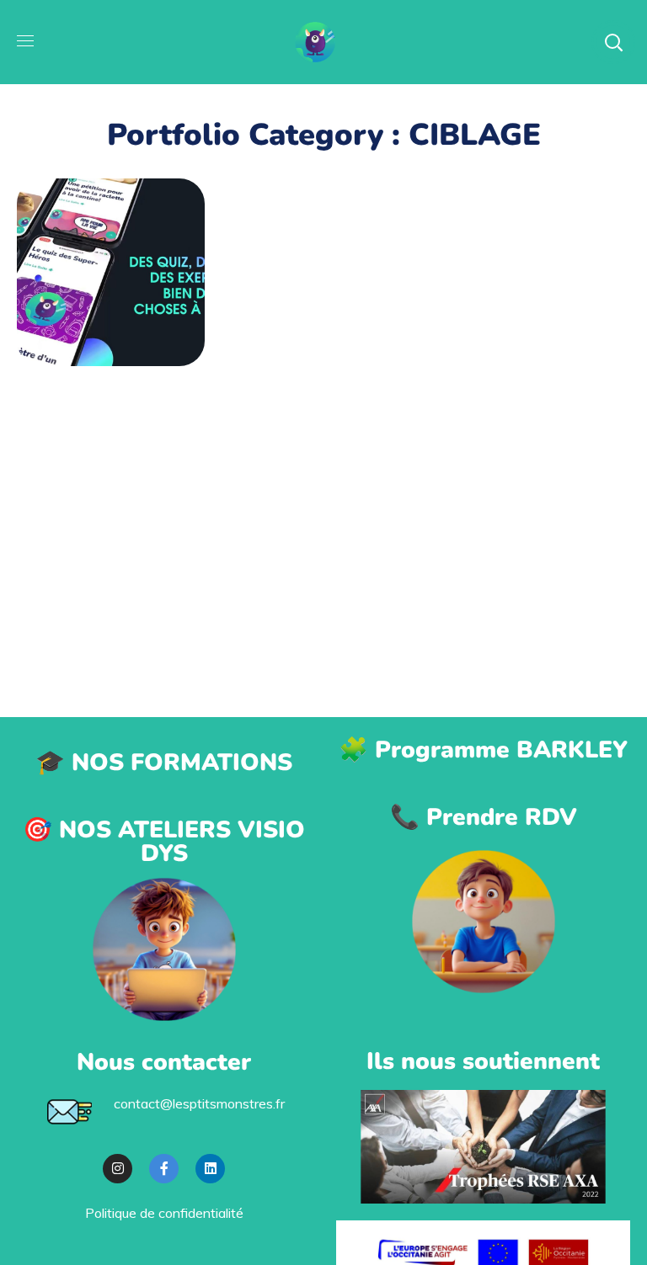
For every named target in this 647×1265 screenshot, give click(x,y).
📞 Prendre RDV (483, 817)
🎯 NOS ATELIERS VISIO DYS (164, 841)
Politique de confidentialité (164, 1212)
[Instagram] (117, 1168)
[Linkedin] (210, 1168)
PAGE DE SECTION (110, 254)
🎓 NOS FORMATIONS (163, 763)
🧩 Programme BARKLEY (483, 750)
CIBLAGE (110, 298)
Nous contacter (164, 1062)
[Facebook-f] (164, 1168)
